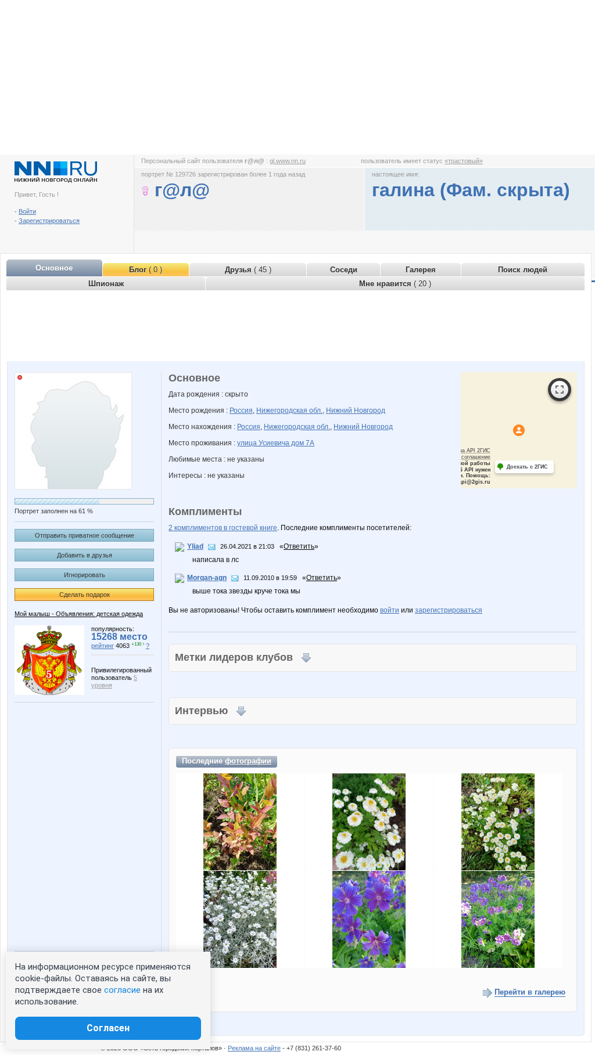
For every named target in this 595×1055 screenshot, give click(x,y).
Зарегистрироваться (49, 220)
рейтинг (102, 645)
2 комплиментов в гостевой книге (223, 528)
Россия (241, 410)
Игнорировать (84, 574)
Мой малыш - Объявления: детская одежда (79, 613)
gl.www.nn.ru (288, 160)
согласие (122, 990)
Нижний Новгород (355, 410)
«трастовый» (464, 160)
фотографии (248, 761)
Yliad (195, 546)
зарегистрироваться (448, 610)
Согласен (108, 1028)
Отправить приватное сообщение (84, 535)
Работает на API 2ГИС (462, 450)
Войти (27, 211)
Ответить (299, 546)
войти (389, 610)
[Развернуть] (559, 389)
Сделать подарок (84, 594)
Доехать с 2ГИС (527, 467)
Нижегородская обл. (289, 410)
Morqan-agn (207, 578)
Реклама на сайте (254, 1048)
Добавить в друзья (84, 555)
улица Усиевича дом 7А (275, 443)
